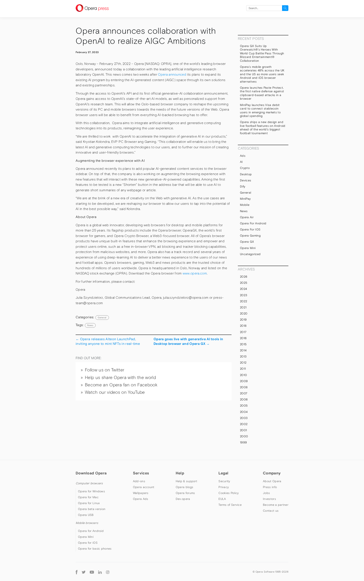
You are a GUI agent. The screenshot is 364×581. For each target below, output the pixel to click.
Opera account (143, 487)
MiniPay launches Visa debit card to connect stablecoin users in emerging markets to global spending (260, 110)
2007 (243, 393)
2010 (243, 375)
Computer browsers (89, 483)
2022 (243, 301)
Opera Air (247, 217)
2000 (244, 436)
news (90, 325)
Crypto (245, 168)
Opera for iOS (250, 229)
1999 (243, 442)
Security (224, 481)
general (102, 317)
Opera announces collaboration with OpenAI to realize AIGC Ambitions (146, 36)
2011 (243, 368)
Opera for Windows (91, 491)
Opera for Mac (88, 497)
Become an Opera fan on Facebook (121, 384)
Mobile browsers (87, 523)
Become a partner (275, 504)
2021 (243, 307)
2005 (244, 405)
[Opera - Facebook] (77, 572)
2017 (243, 332)
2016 (243, 338)
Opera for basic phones (95, 548)
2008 (244, 387)
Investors (269, 499)
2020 (243, 313)
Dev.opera (183, 499)
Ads (242, 155)
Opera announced (172, 74)
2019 (243, 319)
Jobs (266, 493)
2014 (243, 350)
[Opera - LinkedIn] (100, 572)
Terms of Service (230, 504)
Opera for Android (253, 223)
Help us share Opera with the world (120, 377)
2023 (243, 295)
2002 (244, 424)
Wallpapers (141, 493)
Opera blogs (184, 487)
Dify (242, 186)
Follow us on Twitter (104, 369)
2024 (243, 288)
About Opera (272, 481)
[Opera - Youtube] (92, 572)
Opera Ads (140, 499)
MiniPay (245, 198)
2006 (244, 399)
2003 (244, 418)
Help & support (186, 481)
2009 (244, 381)
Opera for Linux (89, 503)
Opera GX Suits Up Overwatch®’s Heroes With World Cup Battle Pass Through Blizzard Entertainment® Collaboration (262, 53)
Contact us (270, 510)
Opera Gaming (250, 235)
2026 (243, 276)
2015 (243, 344)
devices (245, 180)
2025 (243, 282)
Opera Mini (248, 248)
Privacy (223, 487)
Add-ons (139, 481)
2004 (244, 412)
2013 (243, 356)
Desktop (246, 174)
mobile (244, 204)
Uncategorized (250, 254)
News (244, 211)
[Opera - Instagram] (107, 572)
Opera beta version (91, 509)
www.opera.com (195, 273)
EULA (222, 499)
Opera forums (185, 493)
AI (241, 161)
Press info (270, 487)
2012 (243, 362)
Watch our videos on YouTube (115, 392)
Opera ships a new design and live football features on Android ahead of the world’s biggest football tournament (262, 127)
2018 (243, 325)
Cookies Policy (228, 493)
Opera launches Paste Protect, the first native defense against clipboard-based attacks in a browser (262, 93)
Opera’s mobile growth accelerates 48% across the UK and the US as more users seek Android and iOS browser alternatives (262, 74)
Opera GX (247, 241)
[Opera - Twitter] (84, 572)
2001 (243, 430)
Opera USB (86, 515)
